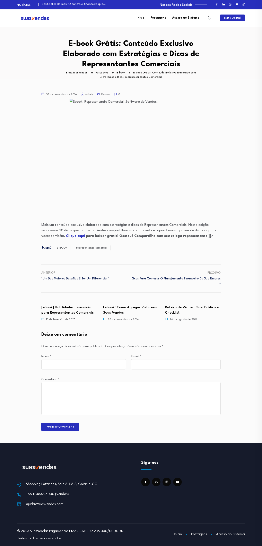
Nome (46, 356)
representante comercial (91, 248)
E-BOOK (62, 248)
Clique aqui (75, 236)
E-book (105, 94)
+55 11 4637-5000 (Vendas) (47, 494)
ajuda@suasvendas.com (44, 504)
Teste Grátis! (232, 18)
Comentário (50, 379)
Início (140, 17)
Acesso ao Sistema (186, 17)
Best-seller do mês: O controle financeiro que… (74, 4)
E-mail (136, 356)
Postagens (158, 17)
